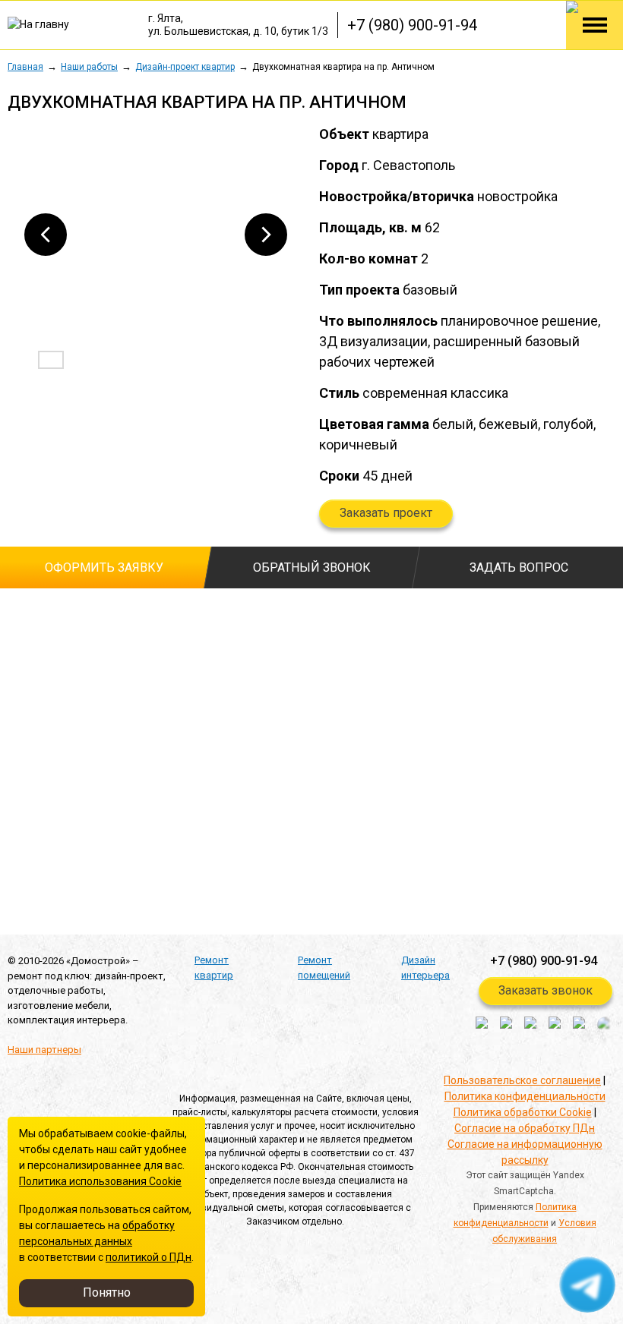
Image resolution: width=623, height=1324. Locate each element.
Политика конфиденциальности (525, 1096)
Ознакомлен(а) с (15, 801)
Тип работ (233, 615)
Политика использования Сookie (100, 1181)
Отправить (75, 894)
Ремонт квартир (213, 967)
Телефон (34, 675)
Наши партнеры (44, 1049)
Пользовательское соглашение (522, 1080)
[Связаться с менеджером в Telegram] (588, 1285)
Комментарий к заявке (265, 675)
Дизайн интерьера (425, 967)
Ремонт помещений (324, 967)
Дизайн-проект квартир (185, 66)
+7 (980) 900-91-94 (412, 25)
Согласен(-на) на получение (15, 852)
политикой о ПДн (148, 1257)
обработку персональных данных (202, 824)
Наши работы (89, 66)
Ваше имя (32, 615)
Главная (25, 66)
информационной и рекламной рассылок (180, 851)
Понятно (107, 1292)
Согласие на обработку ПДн (524, 1128)
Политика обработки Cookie (523, 1112)
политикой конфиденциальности (199, 800)
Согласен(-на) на (15, 824)
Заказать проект (386, 513)
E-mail (23, 735)
